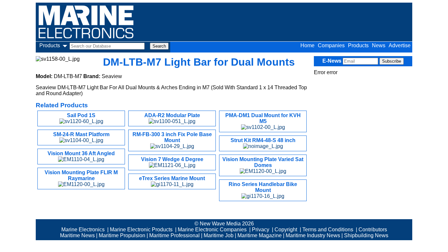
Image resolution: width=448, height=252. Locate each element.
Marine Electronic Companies (212, 229)
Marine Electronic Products (141, 229)
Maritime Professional (174, 235)
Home (307, 45)
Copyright (286, 229)
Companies (331, 45)
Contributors (372, 229)
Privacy (260, 229)
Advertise (400, 45)
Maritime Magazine (259, 235)
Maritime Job (219, 235)
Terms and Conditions (327, 229)
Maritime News (77, 235)
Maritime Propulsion (122, 235)
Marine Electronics (83, 229)
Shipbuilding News (366, 235)
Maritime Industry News (313, 235)
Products (358, 45)
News (378, 45)
